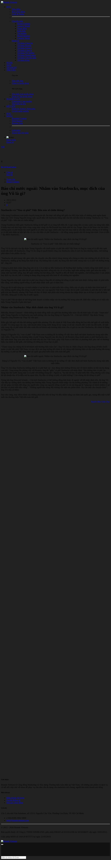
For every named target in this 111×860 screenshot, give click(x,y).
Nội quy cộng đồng (14, 803)
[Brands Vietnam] (9, 2)
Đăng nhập (11, 140)
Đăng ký (10, 142)
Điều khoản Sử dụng (15, 798)
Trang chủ (10, 179)
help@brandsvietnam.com (17, 820)
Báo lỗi (9, 175)
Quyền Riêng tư (13, 800)
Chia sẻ (9, 172)
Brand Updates (12, 182)
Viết (3, 147)
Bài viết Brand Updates (8, 167)
